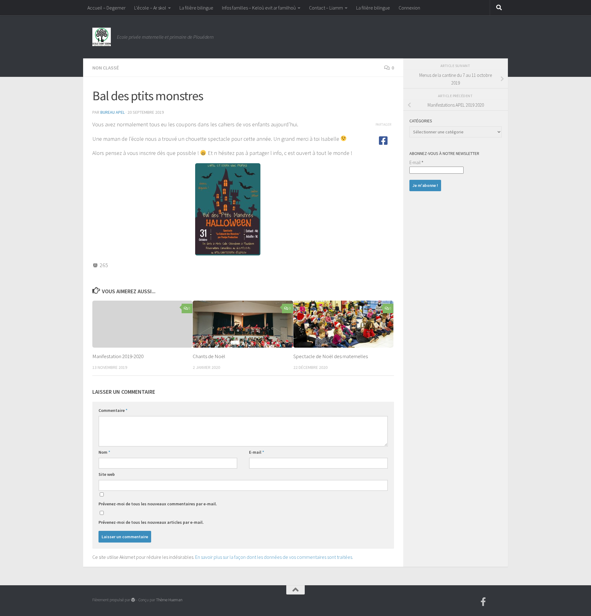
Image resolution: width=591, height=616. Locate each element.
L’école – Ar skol (150, 8)
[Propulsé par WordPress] (133, 600)
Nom (104, 452)
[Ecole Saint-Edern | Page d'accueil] (101, 37)
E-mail (256, 452)
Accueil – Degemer (106, 8)
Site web (106, 474)
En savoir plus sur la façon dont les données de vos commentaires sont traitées (273, 557)
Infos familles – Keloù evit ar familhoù (259, 8)
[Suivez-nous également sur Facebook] (483, 602)
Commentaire (112, 410)
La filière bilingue (196, 8)
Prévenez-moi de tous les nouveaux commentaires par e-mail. (157, 504)
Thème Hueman (169, 599)
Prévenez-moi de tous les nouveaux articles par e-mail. (151, 522)
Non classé (105, 68)
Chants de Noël (209, 356)
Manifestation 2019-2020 (117, 356)
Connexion (409, 8)
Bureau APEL (112, 112)
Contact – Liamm (326, 8)
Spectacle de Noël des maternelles (330, 356)
